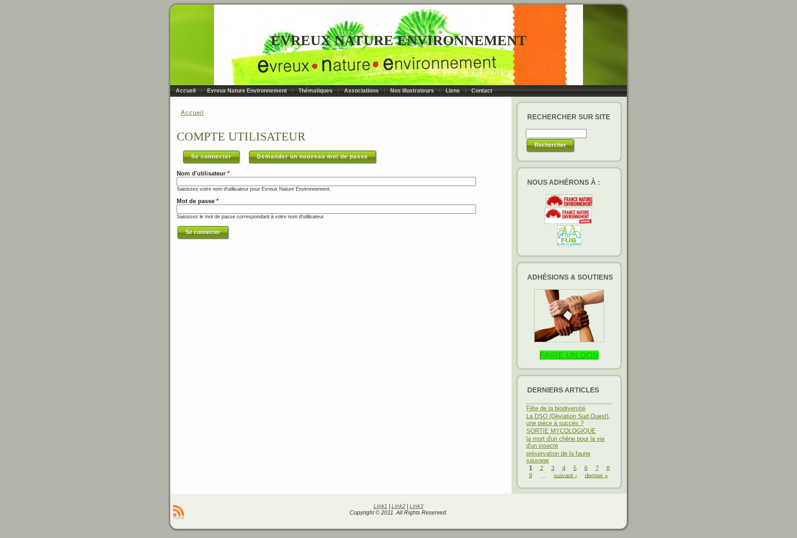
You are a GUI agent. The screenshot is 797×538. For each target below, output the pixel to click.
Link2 (398, 506)
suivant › (565, 475)
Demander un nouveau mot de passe (312, 156)
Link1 (380, 506)
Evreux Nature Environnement (399, 40)
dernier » (596, 475)
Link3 (416, 506)
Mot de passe (198, 201)
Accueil (192, 112)
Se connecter (215, 156)
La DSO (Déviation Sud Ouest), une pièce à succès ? (568, 420)
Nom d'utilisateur (203, 173)
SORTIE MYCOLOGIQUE (561, 430)
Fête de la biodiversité (555, 408)
